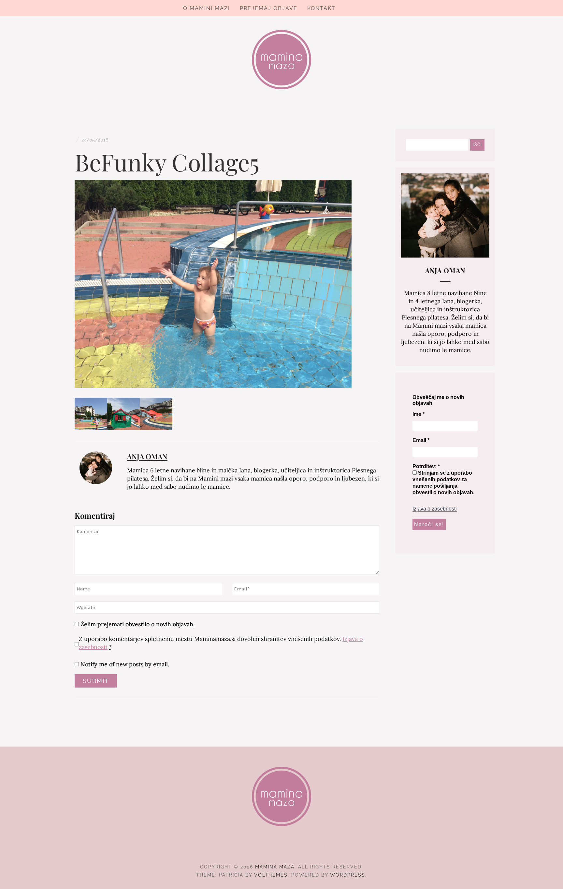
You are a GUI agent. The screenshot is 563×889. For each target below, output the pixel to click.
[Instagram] (281, 849)
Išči (477, 144)
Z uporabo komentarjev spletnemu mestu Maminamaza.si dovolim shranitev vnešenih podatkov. (221, 643)
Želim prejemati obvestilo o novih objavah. (137, 624)
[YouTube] (293, 849)
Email (420, 440)
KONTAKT (321, 8)
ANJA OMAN (147, 456)
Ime (418, 414)
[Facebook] (270, 849)
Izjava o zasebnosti (434, 508)
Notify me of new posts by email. (124, 664)
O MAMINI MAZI (206, 8)
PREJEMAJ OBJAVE (268, 8)
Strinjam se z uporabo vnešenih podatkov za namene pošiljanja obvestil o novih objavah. (443, 482)
